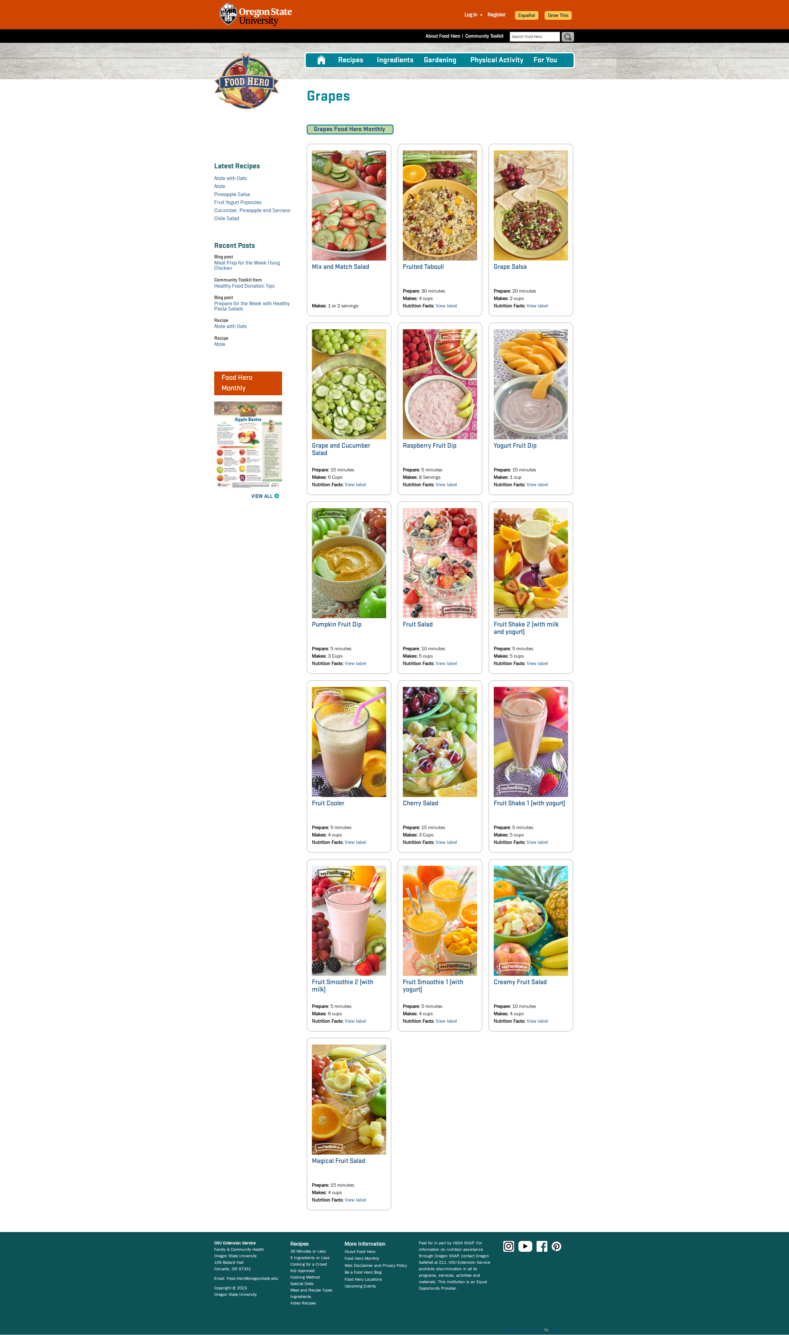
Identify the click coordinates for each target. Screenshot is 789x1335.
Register (497, 14)
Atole (219, 186)
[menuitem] (321, 60)
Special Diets (302, 1283)
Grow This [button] (558, 15)
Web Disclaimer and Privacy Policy (376, 1265)
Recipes (350, 60)
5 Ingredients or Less (310, 1257)
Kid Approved (302, 1270)
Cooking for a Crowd (308, 1264)
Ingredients (395, 60)
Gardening (440, 60)
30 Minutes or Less (308, 1251)
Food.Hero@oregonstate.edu (252, 1278)
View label (446, 305)
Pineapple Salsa (232, 194)
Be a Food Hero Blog (363, 1272)
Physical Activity (496, 60)
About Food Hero (443, 36)
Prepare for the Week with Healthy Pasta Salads (252, 306)
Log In (470, 14)
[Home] (246, 81)
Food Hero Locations (363, 1279)
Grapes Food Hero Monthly (350, 129)
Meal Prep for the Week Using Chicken (247, 265)
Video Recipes (303, 1303)
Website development (523, 1329)
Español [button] (526, 15)
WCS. (554, 1329)
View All (262, 496)
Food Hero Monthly (362, 1258)
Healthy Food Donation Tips (244, 286)
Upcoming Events (360, 1286)
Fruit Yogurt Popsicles (238, 202)
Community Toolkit (484, 36)
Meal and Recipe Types (311, 1290)
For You (545, 60)
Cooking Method (305, 1277)
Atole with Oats (230, 178)
